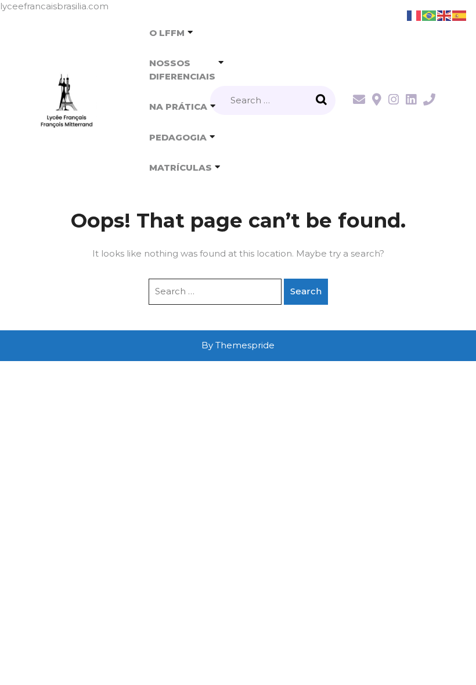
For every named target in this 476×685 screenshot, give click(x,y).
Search (323, 100)
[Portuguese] (429, 14)
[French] (414, 14)
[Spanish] (459, 14)
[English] (444, 14)
